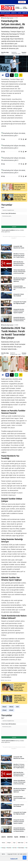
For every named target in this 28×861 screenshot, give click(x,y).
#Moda (11, 706)
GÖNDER (14, 226)
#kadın (4, 706)
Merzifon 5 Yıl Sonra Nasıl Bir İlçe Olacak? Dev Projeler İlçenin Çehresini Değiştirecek (19, 255)
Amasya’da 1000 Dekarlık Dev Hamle (18, 247)
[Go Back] (24, 858)
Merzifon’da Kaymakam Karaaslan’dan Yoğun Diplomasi (19, 279)
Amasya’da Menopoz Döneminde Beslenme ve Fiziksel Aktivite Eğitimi (19, 319)
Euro (25, 7)
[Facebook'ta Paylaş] (7, 75)
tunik (7, 395)
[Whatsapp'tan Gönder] (16, 75)
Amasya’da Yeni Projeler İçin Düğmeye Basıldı (19, 302)
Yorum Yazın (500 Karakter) (8, 213)
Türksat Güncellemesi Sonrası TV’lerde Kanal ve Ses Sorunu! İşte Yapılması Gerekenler (19, 271)
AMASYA (13, 13)
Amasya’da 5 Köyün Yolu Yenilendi (18, 295)
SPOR (16, 18)
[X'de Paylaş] (12, 75)
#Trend (4, 710)
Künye (3, 842)
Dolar (17, 7)
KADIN (16, 325)
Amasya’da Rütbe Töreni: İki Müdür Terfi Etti (19, 287)
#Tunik (11, 710)
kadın (9, 461)
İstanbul (24, 52)
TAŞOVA (16, 837)
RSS (4, 854)
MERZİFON (10, 837)
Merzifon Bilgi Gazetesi (7, 18)
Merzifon (8, 847)
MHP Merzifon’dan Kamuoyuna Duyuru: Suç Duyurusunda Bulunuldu (18, 263)
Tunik (3, 615)
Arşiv (14, 842)
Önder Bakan (20, 847)
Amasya (24, 353)
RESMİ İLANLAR (5, 13)
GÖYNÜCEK (22, 837)
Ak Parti (14, 847)
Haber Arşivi (20, 842)
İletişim (9, 842)
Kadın (3, 379)
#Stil (17, 706)
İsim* (2, 207)
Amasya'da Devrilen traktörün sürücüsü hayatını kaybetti (18, 311)
